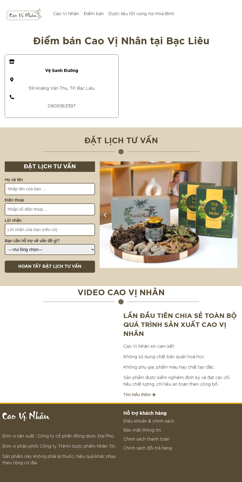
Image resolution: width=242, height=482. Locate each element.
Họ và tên (14, 179)
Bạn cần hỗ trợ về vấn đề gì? (32, 240)
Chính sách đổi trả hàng (147, 448)
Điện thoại (14, 200)
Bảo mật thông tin (142, 430)
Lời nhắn (13, 220)
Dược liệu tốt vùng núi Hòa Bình (141, 14)
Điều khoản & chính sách (148, 421)
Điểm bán (94, 14)
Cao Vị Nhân (66, 14)
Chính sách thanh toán (146, 439)
